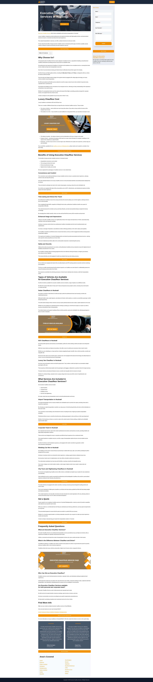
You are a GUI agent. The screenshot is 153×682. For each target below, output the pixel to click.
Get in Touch (64, 193)
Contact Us (64, 337)
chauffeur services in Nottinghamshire (61, 146)
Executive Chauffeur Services (44, 33)
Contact (112, 2)
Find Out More (64, 481)
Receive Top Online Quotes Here (64, 615)
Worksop (67, 671)
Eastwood (44, 612)
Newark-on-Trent (68, 669)
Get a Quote (63, 24)
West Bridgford (68, 660)
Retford (66, 673)
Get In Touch (103, 51)
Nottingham (56, 612)
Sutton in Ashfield (43, 670)
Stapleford (67, 663)
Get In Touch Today (65, 48)
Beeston (67, 661)
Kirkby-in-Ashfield (50, 612)
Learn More (64, 424)
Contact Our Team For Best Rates (64, 151)
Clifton (66, 667)
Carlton (41, 671)
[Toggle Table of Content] (50, 53)
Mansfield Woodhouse (70, 665)
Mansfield (42, 673)
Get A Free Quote (64, 651)
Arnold (39, 612)
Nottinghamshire (63, 612)
